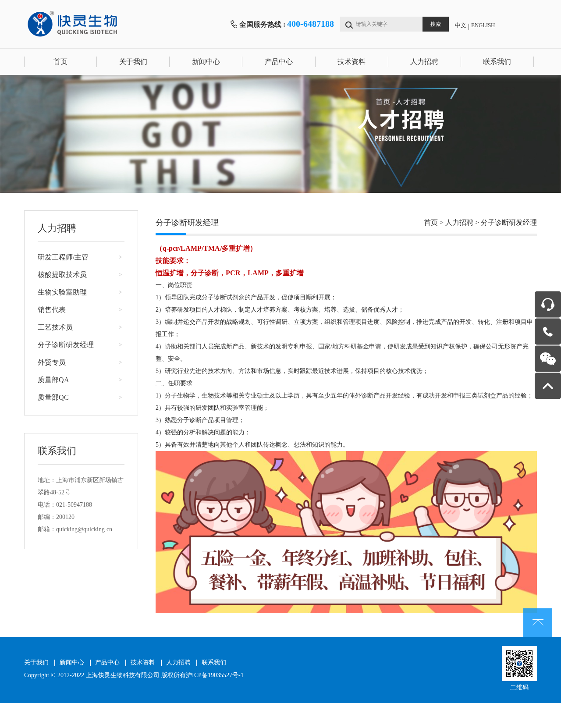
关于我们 (133, 61)
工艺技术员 (55, 327)
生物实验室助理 (62, 292)
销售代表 (52, 309)
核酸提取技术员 (62, 274)
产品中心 (279, 61)
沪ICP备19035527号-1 (215, 675)
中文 (460, 25)
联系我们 (497, 61)
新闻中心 (206, 61)
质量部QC (53, 397)
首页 (60, 61)
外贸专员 (52, 362)
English (483, 25)
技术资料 (351, 61)
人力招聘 (424, 61)
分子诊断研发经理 (66, 344)
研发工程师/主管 (63, 257)
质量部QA (53, 379)
